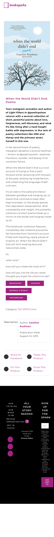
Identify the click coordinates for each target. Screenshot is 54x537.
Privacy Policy (27, 438)
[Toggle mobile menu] (49, 4)
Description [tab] (10, 322)
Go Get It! (47, 482)
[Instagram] (10, 446)
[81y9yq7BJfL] (27, 55)
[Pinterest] (10, 453)
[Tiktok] (10, 439)
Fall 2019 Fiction (27, 309)
